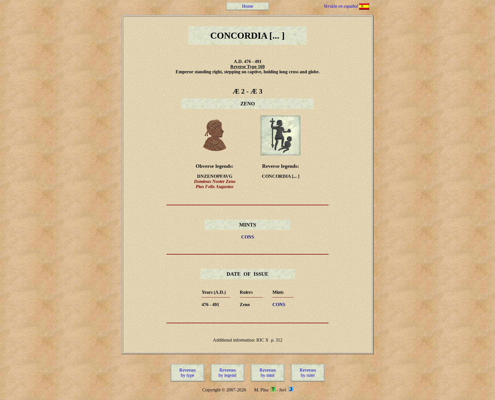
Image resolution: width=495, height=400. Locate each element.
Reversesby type (187, 373)
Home (247, 6)
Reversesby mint (268, 373)
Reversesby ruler (308, 373)
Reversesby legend (227, 373)
